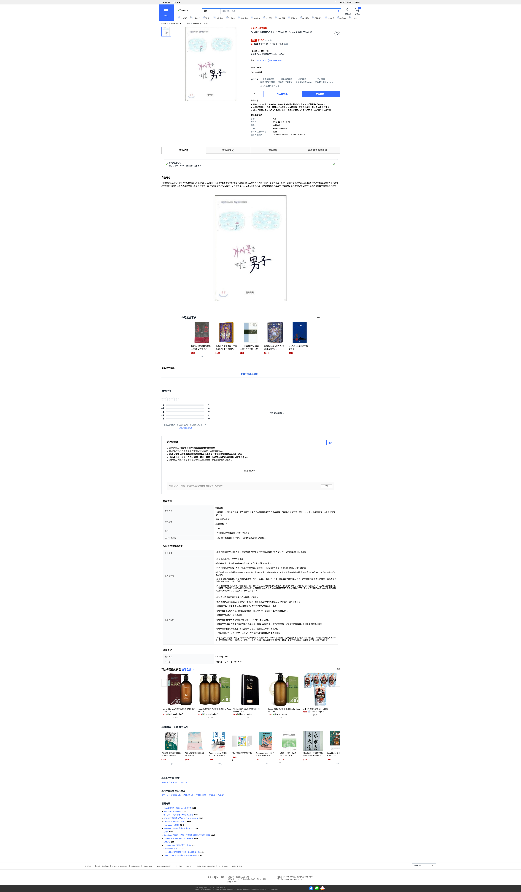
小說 (206, 24)
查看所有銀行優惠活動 (269, 86)
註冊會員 (342, 2)
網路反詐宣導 (237, 866)
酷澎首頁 (164, 24)
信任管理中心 (148, 866)
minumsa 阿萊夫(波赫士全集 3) (174, 822)
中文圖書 (186, 24)
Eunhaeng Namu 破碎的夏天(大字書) (177, 845)
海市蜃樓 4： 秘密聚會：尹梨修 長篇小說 (178, 815)
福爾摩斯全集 (176, 795)
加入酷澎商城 (223, 866)
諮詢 (330, 443)
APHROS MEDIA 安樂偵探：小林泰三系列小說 (180, 855)
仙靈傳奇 (221, 795)
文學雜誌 (184, 783)
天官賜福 (212, 795)
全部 (205, 11)
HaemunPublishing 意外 (172, 811)
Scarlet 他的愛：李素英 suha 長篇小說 (177, 808)
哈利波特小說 (188, 795)
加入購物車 (282, 94)
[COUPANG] (216, 878)
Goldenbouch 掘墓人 (171, 849)
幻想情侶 (166, 842)
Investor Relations (102, 866)
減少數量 (260, 92)
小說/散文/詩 (197, 24)
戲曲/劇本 (174, 783)
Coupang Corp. (269, 61)
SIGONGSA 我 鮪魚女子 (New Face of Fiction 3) (180, 818)
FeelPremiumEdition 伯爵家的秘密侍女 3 (178, 828)
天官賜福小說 (201, 795)
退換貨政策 (135, 866)
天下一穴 (164, 795)
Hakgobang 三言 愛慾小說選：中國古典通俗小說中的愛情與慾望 (186, 835)
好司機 (165, 832)
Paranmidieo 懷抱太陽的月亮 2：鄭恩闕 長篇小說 (181, 852)
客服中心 (350, 2)
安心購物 (179, 866)
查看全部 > (188, 669)
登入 (336, 2)
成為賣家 (358, 2)
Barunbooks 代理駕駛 (171, 825)
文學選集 (164, 783)
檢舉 (326, 486)
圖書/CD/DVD (176, 24)
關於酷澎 (88, 866)
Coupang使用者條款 (120, 866)
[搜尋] (338, 11)
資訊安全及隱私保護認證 (206, 866)
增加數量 (260, 95)
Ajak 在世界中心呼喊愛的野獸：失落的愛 (178, 839)
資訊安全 (189, 866)
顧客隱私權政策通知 (164, 866)
